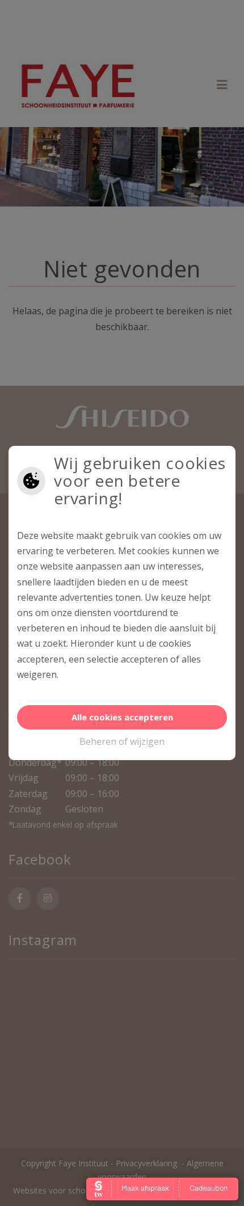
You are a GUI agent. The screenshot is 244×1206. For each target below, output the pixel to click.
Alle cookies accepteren (122, 717)
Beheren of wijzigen (122, 741)
